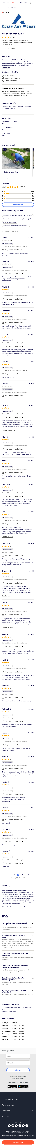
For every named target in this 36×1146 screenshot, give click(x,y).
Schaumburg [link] (19, 8)
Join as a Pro (24, 3)
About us (5, 1116)
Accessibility (26, 1132)
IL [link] (12, 8)
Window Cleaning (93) (10, 222)
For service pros (8, 1105)
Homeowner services (9, 1099)
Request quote (18, 1142)
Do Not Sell (19, 1132)
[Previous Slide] (3, 179)
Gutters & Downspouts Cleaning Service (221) (17, 219)
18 (29, 875)
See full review (7, 430)
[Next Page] (33, 875)
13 (14, 875)
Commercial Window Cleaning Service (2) (16, 225)
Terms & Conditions (28, 1135)
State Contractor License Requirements (14, 890)
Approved (6, 12)
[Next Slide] (7, 179)
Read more (6, 68)
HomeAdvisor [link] (6, 8)
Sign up (18, 1070)
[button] (16, 162)
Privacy (8, 1132)
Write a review (18, 204)
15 (22, 875)
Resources (6, 1111)
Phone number (9, 48)
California (13, 1132)
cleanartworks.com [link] (9, 1012)
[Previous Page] (3, 875)
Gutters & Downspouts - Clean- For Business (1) (17, 215)
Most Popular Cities (8, 1051)
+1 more (9, 45)
